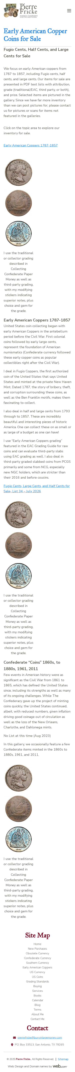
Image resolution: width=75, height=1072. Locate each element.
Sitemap (63, 1059)
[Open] (69, 10)
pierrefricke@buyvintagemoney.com (40, 1037)
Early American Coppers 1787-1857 (31, 145)
